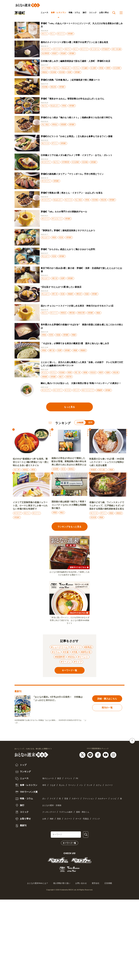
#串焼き (54, 124)
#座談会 (44, 72)
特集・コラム (74, 13)
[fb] (98, 754)
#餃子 (61, 377)
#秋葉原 (93, 470)
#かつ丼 (17, 470)
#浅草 (62, 278)
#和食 (101, 68)
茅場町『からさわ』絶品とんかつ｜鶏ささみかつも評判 (68, 249)
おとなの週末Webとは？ (37, 883)
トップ (22, 765)
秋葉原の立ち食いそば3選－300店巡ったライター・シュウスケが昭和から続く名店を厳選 (106, 462)
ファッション (88, 799)
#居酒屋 (63, 124)
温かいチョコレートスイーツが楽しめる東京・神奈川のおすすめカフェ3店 (77, 306)
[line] (90, 754)
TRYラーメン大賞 (28, 792)
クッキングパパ (49, 812)
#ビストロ (45, 143)
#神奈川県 (81, 313)
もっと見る (69, 407)
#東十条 (51, 350)
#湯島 (108, 372)
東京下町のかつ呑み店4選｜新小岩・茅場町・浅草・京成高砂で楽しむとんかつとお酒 (81, 269)
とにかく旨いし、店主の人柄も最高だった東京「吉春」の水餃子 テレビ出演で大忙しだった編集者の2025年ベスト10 (82, 364)
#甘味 (51, 335)
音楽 (66, 799)
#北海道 (61, 372)
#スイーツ (61, 34)
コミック (93, 13)
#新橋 (85, 372)
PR (77, 778)
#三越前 (85, 68)
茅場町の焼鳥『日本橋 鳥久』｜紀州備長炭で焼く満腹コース (70, 80)
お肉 (44, 819)
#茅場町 (70, 34)
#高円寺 (69, 377)
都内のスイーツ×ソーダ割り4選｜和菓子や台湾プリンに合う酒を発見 (74, 42)
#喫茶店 (63, 313)
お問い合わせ (81, 883)
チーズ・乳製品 (82, 819)
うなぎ (52, 785)
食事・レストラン (58, 13)
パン (81, 785)
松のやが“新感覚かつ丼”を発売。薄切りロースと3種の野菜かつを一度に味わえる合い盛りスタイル (31, 462)
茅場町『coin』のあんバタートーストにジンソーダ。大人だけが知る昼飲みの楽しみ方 (82, 25)
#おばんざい (66, 68)
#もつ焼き (45, 124)
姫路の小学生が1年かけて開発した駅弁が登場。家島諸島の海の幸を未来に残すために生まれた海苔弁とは (69, 461)
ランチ (89, 785)
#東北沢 (79, 294)
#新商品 (25, 470)
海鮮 (51, 819)
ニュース (44, 13)
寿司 (44, 785)
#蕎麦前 (83, 350)
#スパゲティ (57, 390)
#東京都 (72, 313)
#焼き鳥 (53, 87)
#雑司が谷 (86, 652)
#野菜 (33, 470)
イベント (68, 778)
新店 (59, 778)
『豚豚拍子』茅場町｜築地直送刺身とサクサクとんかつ (68, 230)
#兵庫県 (55, 469)
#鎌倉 (98, 313)
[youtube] (106, 754)
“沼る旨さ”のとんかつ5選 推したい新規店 (61, 287)
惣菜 (59, 819)
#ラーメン (66, 661)
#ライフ (78, 661)
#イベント (83, 657)
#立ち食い (102, 470)
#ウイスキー (57, 49)
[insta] (113, 754)
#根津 (101, 372)
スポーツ (75, 799)
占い (44, 799)
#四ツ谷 (54, 294)
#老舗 (58, 335)
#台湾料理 (45, 53)
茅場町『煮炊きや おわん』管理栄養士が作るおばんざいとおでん (72, 99)
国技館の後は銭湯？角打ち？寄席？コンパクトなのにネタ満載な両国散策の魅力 (69, 504)
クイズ (52, 799)
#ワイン (54, 143)
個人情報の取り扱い (61, 883)
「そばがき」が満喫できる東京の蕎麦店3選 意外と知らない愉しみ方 (75, 343)
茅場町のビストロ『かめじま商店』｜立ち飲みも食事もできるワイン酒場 (76, 136)
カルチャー (102, 799)
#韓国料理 (60, 657)
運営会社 (95, 883)
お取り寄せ (104, 13)
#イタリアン (46, 49)
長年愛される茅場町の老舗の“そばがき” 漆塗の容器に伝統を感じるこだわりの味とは (82, 326)
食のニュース (48, 778)
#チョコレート (57, 219)
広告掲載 (108, 883)
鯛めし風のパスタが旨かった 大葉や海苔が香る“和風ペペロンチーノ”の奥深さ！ (81, 383)
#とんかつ (45, 237)
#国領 (70, 372)
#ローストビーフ (88, 390)
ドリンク (96, 819)
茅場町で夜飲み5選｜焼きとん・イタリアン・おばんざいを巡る (72, 193)
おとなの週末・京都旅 (51, 805)
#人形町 (93, 68)
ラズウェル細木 (65, 812)
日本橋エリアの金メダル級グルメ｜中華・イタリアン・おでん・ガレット (76, 155)
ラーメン (72, 785)
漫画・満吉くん (82, 812)
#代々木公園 (116, 49)
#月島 (75, 652)
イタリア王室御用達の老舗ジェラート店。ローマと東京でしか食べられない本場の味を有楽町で (30, 505)
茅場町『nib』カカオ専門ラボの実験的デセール (64, 211)
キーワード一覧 (69, 843)
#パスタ (67, 390)
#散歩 (62, 512)
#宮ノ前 (77, 372)
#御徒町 (70, 294)
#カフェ (44, 34)
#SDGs (71, 657)
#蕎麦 (74, 335)
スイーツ (109, 785)
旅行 (84, 13)
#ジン (52, 34)
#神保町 (44, 377)
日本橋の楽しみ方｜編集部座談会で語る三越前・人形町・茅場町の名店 (75, 61)
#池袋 (87, 294)
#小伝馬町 (116, 68)
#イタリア (17, 513)
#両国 (55, 512)
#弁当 (63, 469)
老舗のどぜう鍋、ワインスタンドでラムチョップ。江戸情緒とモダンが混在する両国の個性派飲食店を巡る (106, 505)
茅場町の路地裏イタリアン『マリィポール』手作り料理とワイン (72, 174)
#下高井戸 (105, 49)
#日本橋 (53, 72)
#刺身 (54, 237)
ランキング (25, 771)
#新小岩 (54, 278)
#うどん (44, 372)
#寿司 (108, 68)
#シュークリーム (59, 647)
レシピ (113, 799)
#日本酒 (61, 72)
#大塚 (66, 652)
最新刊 (22, 825)
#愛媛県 (99, 390)
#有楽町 (63, 53)
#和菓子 (54, 53)
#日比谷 (93, 372)
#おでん (56, 68)
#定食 (61, 237)
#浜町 (70, 72)
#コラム (76, 68)
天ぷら (62, 785)
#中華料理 (65, 162)
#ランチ (76, 390)
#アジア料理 (46, 68)
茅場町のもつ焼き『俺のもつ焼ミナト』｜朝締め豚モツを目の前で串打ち (76, 117)
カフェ (99, 785)
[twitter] (83, 754)
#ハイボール (95, 49)
